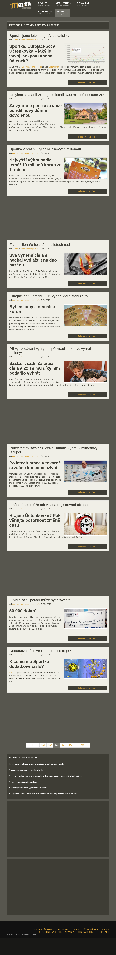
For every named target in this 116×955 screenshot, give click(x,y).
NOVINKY (62, 12)
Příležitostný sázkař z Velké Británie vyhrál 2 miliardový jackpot (54, 450)
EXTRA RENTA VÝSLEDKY (50, 932)
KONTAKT (104, 932)
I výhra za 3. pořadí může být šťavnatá (40, 600)
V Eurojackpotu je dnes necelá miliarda (26, 770)
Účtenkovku (54, 67)
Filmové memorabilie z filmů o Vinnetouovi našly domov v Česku (36, 764)
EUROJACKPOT (82, 4)
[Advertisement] (58, 219)
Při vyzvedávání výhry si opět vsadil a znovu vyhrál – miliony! (52, 351)
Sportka (13, 672)
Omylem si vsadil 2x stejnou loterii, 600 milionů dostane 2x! (57, 95)
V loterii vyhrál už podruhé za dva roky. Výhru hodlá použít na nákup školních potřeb (45, 776)
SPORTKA (44, 4)
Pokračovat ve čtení (87, 82)
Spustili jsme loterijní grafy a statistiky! (40, 36)
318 (82, 745)
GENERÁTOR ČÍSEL (87, 932)
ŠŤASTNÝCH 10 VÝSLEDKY (96, 929)
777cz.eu (15, 40)
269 (63, 745)
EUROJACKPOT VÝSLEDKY (68, 929)
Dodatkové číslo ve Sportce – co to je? (40, 651)
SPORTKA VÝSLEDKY (42, 929)
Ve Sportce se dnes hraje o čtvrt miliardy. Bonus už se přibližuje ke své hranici (43, 793)
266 (43, 745)
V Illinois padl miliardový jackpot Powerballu (28, 787)
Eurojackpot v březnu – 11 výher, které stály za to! (49, 296)
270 (70, 745)
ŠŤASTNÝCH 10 (63, 4)
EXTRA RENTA (44, 12)
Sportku (25, 67)
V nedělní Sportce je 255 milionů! (23, 782)
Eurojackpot (36, 67)
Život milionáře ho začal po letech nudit (41, 245)
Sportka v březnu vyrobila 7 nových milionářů (45, 149)
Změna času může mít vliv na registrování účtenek (50, 505)
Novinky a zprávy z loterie (30, 40)
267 (50, 745)
